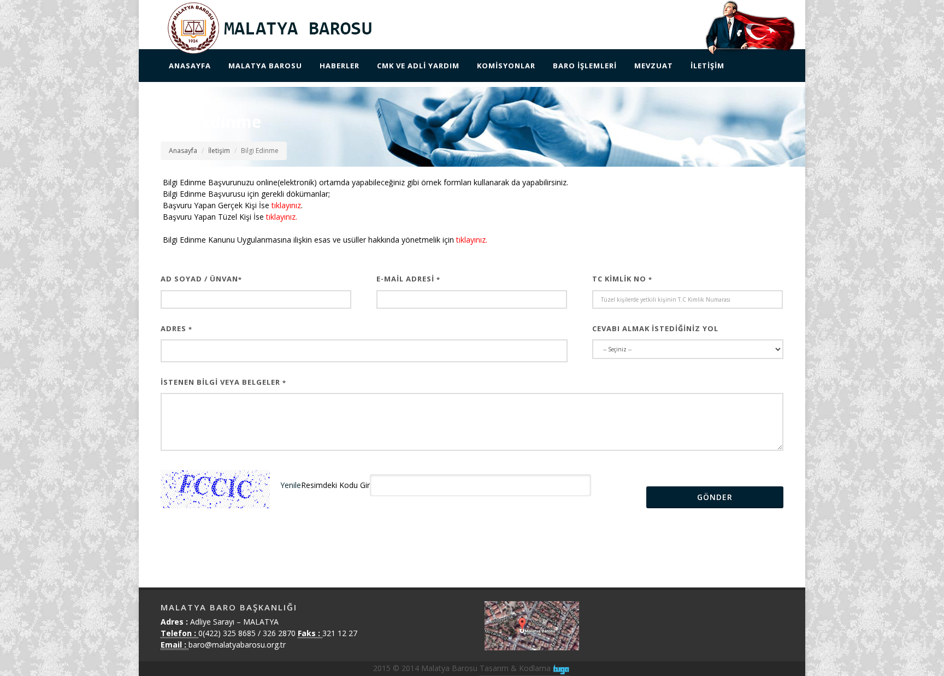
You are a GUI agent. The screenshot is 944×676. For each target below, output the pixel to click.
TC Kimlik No (622, 279)
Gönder (715, 497)
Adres (176, 328)
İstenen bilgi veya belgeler (223, 382)
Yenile (290, 484)
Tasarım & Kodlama (516, 668)
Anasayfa (183, 150)
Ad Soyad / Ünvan (201, 279)
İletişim (219, 150)
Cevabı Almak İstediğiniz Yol (655, 328)
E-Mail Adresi (408, 279)
